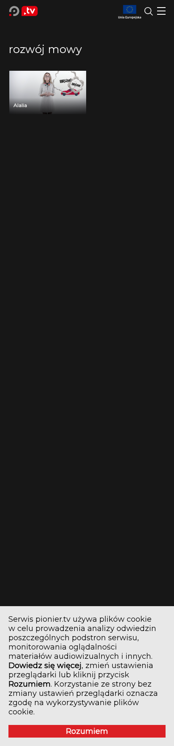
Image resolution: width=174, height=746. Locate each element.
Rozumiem (87, 731)
